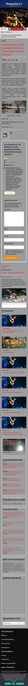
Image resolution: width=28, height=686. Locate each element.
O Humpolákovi (5, 659)
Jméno (6, 229)
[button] (9, 28)
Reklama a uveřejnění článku (8, 663)
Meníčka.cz (9, 503)
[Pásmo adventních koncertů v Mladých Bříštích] (14, 321)
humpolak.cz (14, 3)
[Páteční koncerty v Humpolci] (14, 382)
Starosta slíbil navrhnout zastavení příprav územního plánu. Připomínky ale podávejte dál (13, 550)
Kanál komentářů (5, 643)
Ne (13, 683)
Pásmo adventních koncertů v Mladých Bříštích (12, 331)
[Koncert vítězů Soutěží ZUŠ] (14, 402)
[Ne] (26, 679)
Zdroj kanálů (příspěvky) (7, 639)
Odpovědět (10, 193)
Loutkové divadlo (8, 352)
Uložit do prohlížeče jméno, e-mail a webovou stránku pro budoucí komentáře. (15, 252)
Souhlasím (7, 683)
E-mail (6, 236)
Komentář (7, 209)
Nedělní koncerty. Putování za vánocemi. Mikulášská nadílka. (13, 433)
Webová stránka (8, 243)
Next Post (5, 266)
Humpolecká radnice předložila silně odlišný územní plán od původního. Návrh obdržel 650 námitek (13, 465)
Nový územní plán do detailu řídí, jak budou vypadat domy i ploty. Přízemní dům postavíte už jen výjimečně (14, 514)
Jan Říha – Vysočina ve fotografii (13, 372)
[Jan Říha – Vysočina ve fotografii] (14, 362)
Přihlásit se (4, 635)
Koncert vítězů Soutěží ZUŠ (11, 412)
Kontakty (3, 655)
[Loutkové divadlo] (14, 342)
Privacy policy (20, 683)
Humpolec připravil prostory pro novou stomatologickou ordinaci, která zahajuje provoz (13, 540)
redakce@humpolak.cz (19, 563)
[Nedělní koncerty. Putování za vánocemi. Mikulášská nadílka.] (14, 422)
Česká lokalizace (5, 647)
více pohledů (16, 452)
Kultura (4, 41)
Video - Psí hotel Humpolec (13, 273)
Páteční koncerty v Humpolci (12, 392)
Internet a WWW (6, 269)
